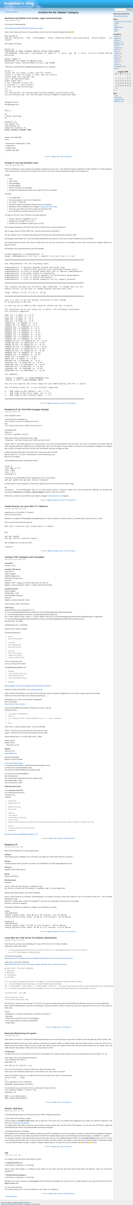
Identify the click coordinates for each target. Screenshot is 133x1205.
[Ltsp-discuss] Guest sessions (15, 704)
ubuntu (116, 64)
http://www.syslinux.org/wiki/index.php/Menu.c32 (21, 834)
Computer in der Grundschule (123, 21)
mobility (116, 57)
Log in (116, 95)
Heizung (116, 49)
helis (115, 25)
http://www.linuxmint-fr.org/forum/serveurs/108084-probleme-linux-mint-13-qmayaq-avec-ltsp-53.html (39, 958)
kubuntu (116, 53)
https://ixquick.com (55, 496)
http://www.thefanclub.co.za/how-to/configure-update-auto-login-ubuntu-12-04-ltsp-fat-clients (35, 964)
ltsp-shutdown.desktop (34, 689)
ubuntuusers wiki (17, 1123)
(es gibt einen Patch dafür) (48, 207)
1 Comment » (66, 1027)
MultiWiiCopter (118, 27)
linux (115, 55)
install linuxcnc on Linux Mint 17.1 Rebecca (26, 506)
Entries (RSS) (5, 1204)
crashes (116, 23)
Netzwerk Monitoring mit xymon (20, 1033)
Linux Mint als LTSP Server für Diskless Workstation (31, 938)
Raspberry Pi (11, 844)
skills (115, 31)
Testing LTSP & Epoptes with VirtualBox (24, 557)
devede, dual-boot (13, 1108)
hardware (117, 48)
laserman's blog (19, 3)
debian (116, 40)
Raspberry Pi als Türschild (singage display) (27, 409)
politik (116, 59)
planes (116, 29)
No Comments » (66, 156)
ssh (6, 1153)
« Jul (114, 90)
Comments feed (119, 99)
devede (26, 1123)
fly (115, 46)
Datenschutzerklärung (120, 16)
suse (115, 63)
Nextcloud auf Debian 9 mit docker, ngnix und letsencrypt (33, 18)
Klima (116, 51)
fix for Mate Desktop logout (14, 763)
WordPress (27, 1202)
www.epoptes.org (10, 753)
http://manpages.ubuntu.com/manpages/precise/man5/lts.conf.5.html (28, 686)
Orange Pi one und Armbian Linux (21, 163)
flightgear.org (118, 44)
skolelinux (117, 61)
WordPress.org (118, 101)
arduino (116, 38)
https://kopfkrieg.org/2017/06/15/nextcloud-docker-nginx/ (24, 28)
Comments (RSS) (17, 1204)
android (116, 36)
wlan (115, 68)
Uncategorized (118, 66)
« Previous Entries (11, 12)
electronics (117, 42)
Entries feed (118, 97)
